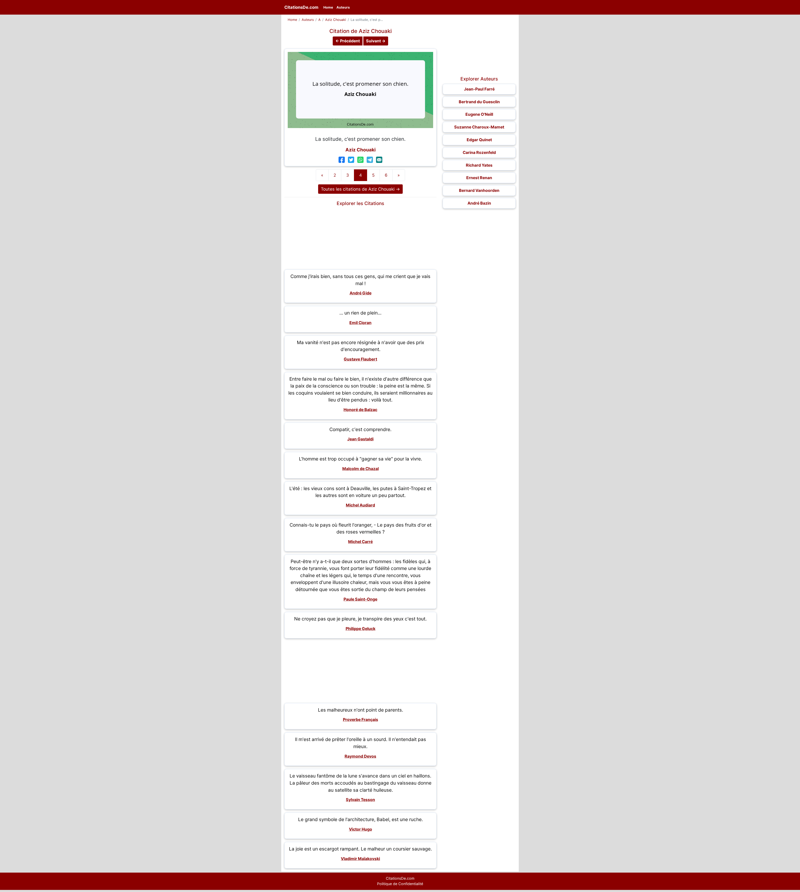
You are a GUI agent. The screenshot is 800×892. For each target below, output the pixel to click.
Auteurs (343, 7)
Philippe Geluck (360, 628)
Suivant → (375, 40)
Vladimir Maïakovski (360, 858)
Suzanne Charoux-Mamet (479, 127)
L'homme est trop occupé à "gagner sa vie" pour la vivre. (360, 459)
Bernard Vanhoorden (479, 190)
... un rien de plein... (360, 313)
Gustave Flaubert (360, 359)
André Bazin (479, 203)
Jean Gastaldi (360, 439)
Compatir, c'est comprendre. (360, 429)
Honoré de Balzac (360, 409)
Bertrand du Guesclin (479, 101)
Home (329, 7)
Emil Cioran (360, 322)
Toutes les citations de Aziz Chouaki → (360, 189)
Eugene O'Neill (479, 114)
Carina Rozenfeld (479, 152)
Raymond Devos (360, 756)
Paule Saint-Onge (360, 599)
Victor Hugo (360, 829)
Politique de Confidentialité (400, 884)
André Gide (360, 293)
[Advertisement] (360, 237)
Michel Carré (360, 541)
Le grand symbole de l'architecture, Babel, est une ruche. (360, 819)
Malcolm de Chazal (360, 468)
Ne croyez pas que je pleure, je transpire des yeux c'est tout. (360, 619)
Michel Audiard (360, 505)
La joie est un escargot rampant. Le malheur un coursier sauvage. (360, 849)
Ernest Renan (479, 177)
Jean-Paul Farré (479, 89)
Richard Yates (479, 165)
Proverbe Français (360, 719)
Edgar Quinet (479, 139)
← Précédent (347, 40)
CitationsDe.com (301, 7)
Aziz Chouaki (335, 20)
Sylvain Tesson (360, 799)
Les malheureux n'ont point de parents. (360, 710)
